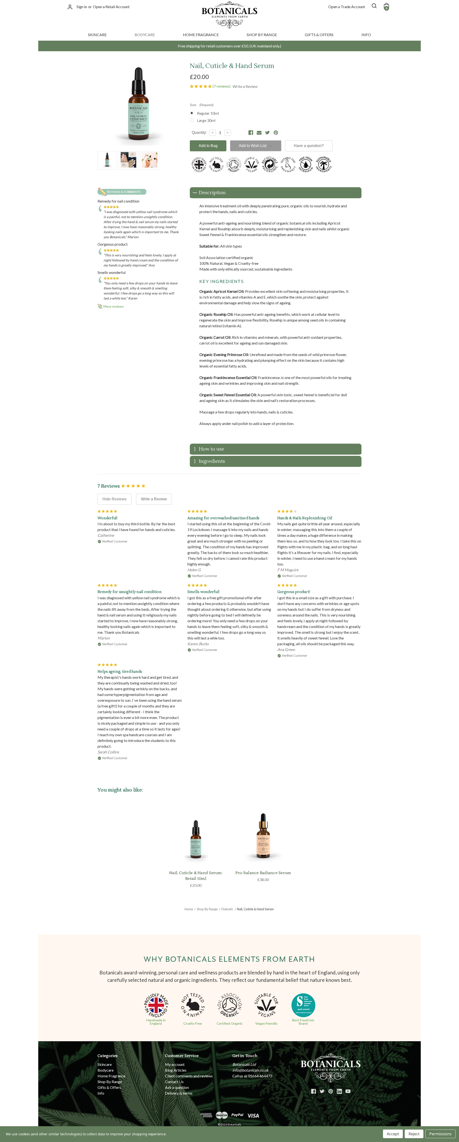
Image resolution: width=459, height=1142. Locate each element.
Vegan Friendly (266, 1023)
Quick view (195, 829)
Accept (393, 1133)
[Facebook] (250, 132)
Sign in (81, 6)
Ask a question (177, 1087)
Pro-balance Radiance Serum (263, 873)
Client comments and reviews (189, 1076)
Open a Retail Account (111, 6)
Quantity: (199, 132)
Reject (414, 1133)
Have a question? (309, 146)
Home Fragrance (201, 34)
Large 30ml (206, 120)
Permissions (440, 1133)
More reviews (114, 306)
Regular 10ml (208, 113)
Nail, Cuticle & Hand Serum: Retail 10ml (195, 876)
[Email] (259, 132)
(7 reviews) (222, 86)
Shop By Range (262, 34)
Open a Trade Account (346, 6)
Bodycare (145, 34)
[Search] (374, 5)
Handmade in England (156, 1021)
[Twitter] (267, 132)
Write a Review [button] (245, 86)
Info (366, 34)
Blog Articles (175, 1070)
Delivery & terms (178, 1093)
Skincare (97, 34)
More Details (263, 840)
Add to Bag (196, 840)
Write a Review (154, 499)
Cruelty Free (192, 1023)
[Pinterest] (275, 132)
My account (175, 1064)
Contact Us (174, 1081)
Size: (201, 105)
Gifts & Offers (319, 34)
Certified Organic (230, 1023)
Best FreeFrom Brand (303, 1021)
